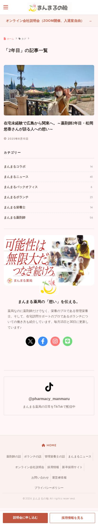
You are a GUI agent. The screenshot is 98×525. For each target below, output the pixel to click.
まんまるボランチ (48, 197)
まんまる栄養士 (48, 207)
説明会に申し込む (25, 517)
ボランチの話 (32, 456)
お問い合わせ (40, 477)
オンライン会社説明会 (29, 467)
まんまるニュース (48, 176)
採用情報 (53, 467)
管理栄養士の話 (55, 456)
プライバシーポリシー (49, 487)
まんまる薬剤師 (48, 217)
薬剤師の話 (13, 456)
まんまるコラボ (48, 166)
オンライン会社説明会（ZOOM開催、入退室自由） (45, 21)
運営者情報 (59, 477)
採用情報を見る (72, 518)
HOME (50, 445)
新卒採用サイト (72, 467)
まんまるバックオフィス (48, 187)
